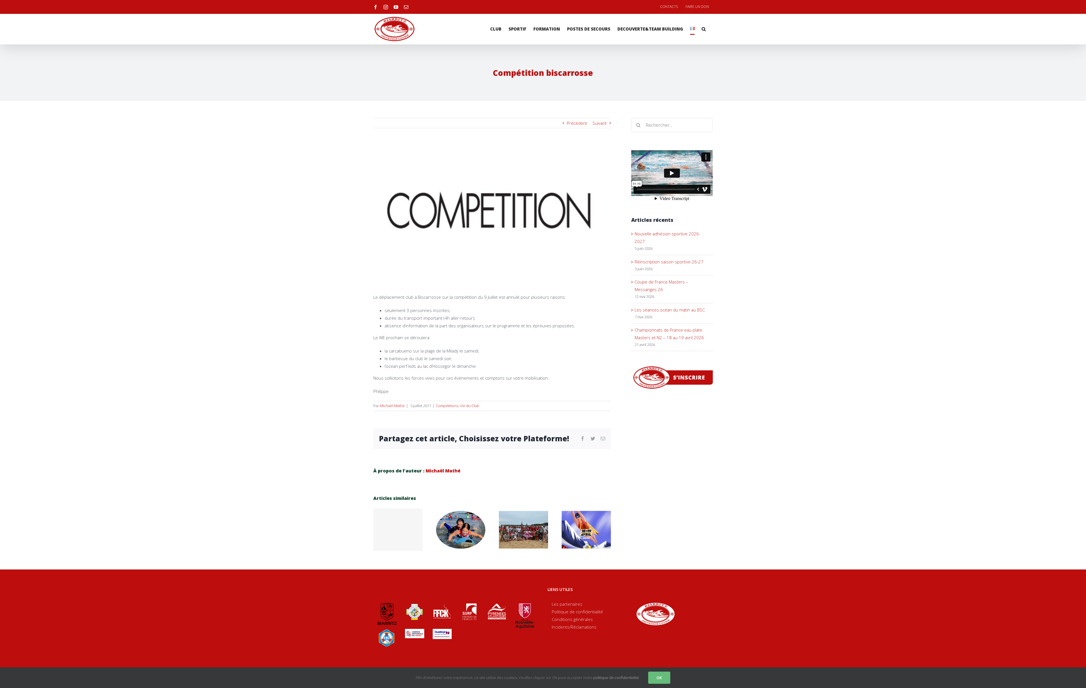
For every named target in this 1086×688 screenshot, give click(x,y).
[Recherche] (704, 29)
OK (659, 677)
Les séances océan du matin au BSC (670, 310)
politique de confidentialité (616, 677)
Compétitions (447, 405)
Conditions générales (572, 619)
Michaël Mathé (392, 405)
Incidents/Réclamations (574, 627)
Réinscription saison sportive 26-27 (669, 262)
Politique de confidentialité (577, 611)
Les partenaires (567, 604)
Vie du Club (469, 405)
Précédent (577, 123)
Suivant (599, 123)
